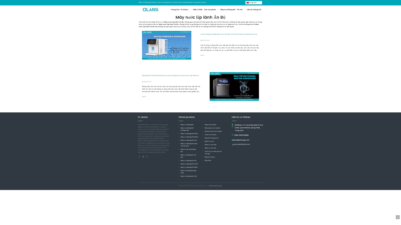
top (398, 217)
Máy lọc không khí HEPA (189, 167)
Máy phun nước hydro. (212, 128)
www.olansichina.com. (241, 144)
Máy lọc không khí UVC (189, 176)
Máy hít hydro (210, 157)
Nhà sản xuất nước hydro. (213, 131)
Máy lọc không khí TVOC (189, 164)
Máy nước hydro (210, 125)
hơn (201, 55)
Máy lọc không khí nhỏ (188, 161)
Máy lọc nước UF (210, 148)
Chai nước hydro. (211, 135)
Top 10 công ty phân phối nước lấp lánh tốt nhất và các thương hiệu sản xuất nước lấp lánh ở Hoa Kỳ (238, 34)
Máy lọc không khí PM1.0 (189, 134)
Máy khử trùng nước (212, 138)
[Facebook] (140, 156)
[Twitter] (143, 156)
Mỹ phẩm (208, 160)
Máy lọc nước (209, 141)
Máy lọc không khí (187, 125)
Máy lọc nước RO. (211, 145)
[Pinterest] (147, 156)
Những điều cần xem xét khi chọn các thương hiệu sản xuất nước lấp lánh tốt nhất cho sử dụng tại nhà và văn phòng (185, 75)
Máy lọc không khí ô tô (189, 140)
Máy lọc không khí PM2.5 (189, 137)
